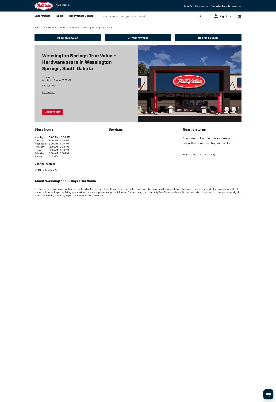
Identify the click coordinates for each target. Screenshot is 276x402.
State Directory (207, 154)
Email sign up (210, 37)
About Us (236, 6)
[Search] (200, 16)
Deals (59, 16)
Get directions (48, 92)
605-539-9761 (49, 86)
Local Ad (188, 6)
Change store (53, 111)
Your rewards (139, 37)
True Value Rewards (220, 6)
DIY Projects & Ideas (81, 16)
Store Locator (202, 6)
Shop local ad (69, 37)
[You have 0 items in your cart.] (239, 16)
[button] (222, 16)
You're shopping (63, 5)
